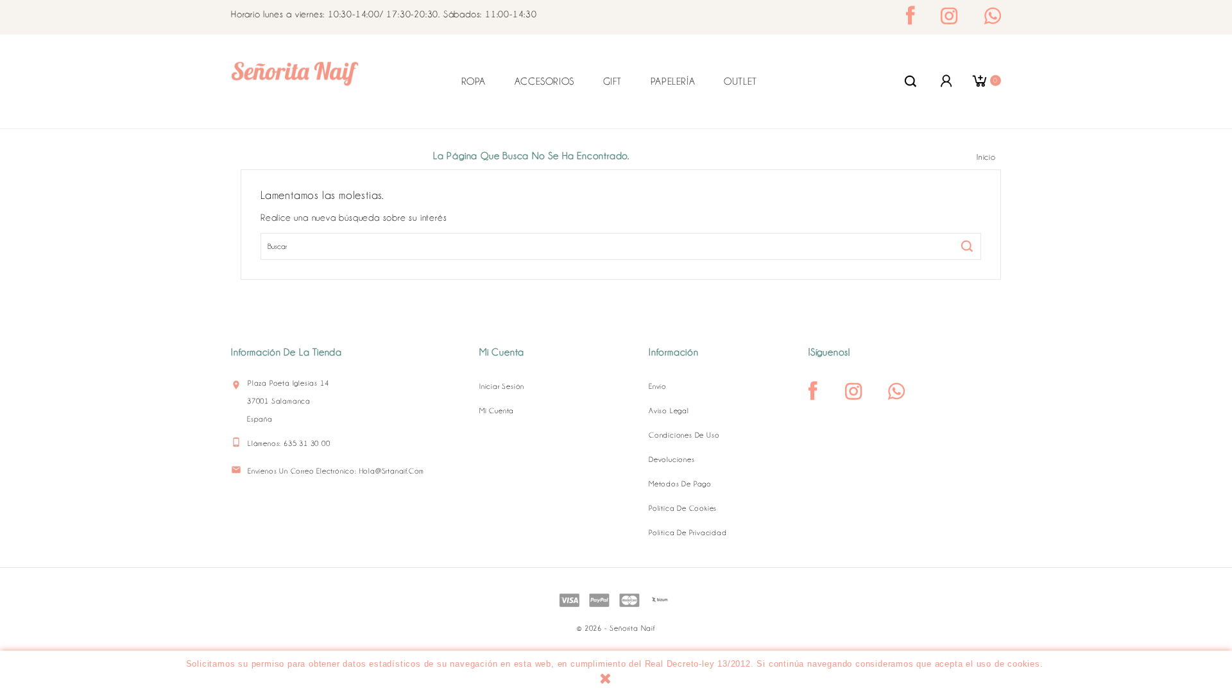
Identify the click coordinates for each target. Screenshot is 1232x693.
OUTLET (740, 81)
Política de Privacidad (688, 532)
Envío (658, 386)
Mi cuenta (496, 411)
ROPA (473, 81)
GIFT (612, 81)
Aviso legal (669, 411)
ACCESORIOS (544, 81)
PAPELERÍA (673, 81)
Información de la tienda (286, 352)
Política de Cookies (683, 508)
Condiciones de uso (684, 435)
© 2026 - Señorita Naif (615, 628)
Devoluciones (672, 459)
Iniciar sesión (501, 386)
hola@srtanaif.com (392, 471)
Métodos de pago (680, 484)
